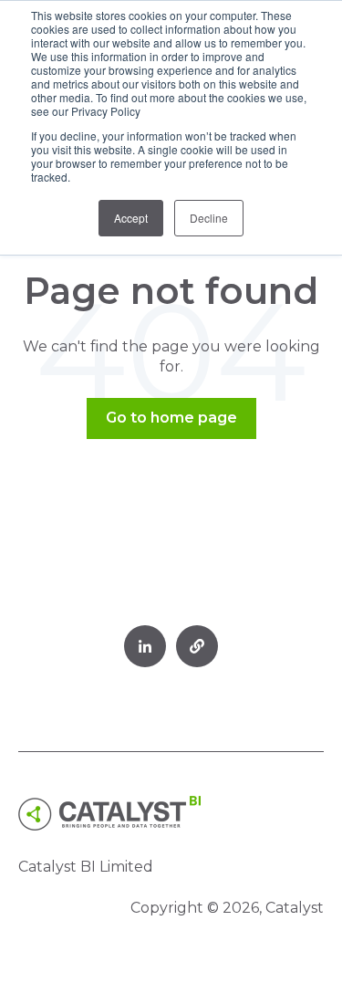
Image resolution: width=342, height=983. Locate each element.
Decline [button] (209, 217)
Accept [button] (131, 217)
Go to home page (171, 417)
